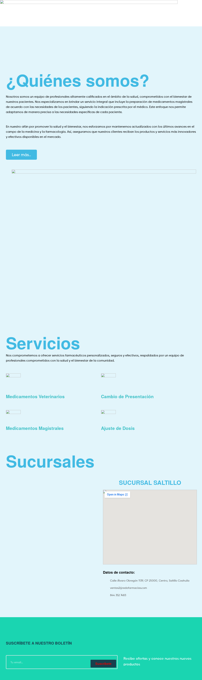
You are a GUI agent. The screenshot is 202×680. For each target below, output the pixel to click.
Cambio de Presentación (127, 396)
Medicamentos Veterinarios (35, 396)
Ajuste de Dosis (118, 428)
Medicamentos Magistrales (35, 428)
